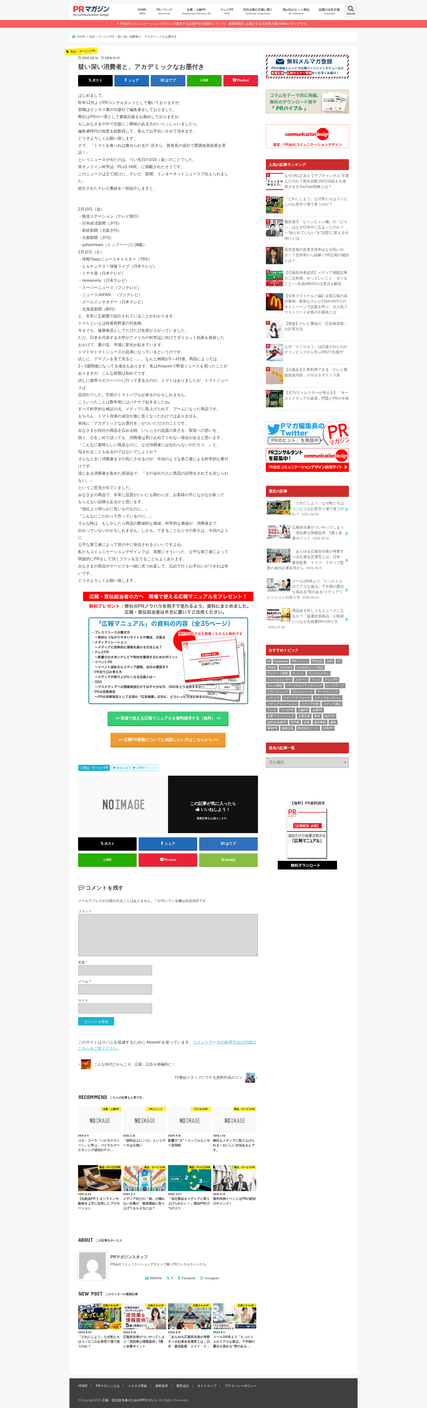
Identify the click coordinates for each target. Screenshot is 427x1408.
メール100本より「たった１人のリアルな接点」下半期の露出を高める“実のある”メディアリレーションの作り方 (305, 589)
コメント (85, 911)
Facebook (189, 1278)
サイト (83, 1000)
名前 (82, 962)
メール (84, 981)
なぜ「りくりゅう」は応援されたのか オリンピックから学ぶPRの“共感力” (316, 349)
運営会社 (182, 1386)
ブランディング (277, 691)
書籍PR (272, 728)
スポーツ (301, 679)
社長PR (328, 728)
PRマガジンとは (108, 1386)
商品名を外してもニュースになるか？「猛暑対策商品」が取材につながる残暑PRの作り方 (306, 619)
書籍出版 (122, 767)
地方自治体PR (276, 722)
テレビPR (227, 11)
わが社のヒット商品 (310, 667)
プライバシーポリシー (241, 1386)
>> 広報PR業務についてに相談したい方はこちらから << (168, 740)
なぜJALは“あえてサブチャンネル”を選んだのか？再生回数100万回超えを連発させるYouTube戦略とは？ (316, 181)
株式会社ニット (308, 728)
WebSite (156, 1278)
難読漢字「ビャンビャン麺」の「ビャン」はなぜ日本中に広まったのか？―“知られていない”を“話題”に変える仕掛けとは (316, 230)
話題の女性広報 (329, 11)
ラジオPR (287, 710)
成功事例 (320, 722)
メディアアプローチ (296, 698)
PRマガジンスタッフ (129, 1256)
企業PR (317, 710)
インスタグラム (318, 673)
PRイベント (300, 661)
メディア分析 (310, 704)
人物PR (303, 710)
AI (268, 661)
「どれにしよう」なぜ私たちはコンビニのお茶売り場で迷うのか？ (315, 201)
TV (339, 661)
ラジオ (271, 710)
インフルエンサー (279, 679)
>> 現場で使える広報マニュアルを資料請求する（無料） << (168, 718)
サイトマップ (206, 1386)
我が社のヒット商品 (296, 11)
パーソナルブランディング (304, 685)
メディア (273, 698)
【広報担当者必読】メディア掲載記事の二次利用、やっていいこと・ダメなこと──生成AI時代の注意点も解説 (315, 278)
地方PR (330, 716)
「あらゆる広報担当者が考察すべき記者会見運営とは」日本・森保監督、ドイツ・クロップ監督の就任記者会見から (305, 559)
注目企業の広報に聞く (258, 11)
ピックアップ (335, 685)
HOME (142, 11)
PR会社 (317, 661)
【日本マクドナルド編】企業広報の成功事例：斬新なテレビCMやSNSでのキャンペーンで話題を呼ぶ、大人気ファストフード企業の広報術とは (315, 304)
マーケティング (327, 691)
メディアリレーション (282, 704)
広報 (307, 722)
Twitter (271, 667)
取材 (317, 716)
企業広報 (304, 716)
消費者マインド (146, 767)
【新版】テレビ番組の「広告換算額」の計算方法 (315, 326)
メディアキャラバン (327, 698)
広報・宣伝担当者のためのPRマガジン (130, 1400)
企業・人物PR (196, 11)
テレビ (315, 679)
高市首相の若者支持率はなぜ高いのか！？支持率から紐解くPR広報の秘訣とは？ (316, 255)
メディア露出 (332, 704)
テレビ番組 (274, 685)
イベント (298, 673)
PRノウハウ (164, 11)
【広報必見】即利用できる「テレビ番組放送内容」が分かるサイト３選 (315, 372)
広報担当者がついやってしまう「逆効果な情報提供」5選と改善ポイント (318, 532)
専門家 (295, 722)
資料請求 (161, 1386)
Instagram (212, 1278)
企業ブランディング (280, 716)
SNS (330, 661)
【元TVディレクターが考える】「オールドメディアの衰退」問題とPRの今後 (316, 395)
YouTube (286, 667)
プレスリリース (302, 691)
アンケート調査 (277, 673)
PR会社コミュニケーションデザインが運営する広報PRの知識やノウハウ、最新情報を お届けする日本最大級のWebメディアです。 (215, 24)
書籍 (333, 722)
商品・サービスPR (95, 767)
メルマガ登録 (137, 1386)
